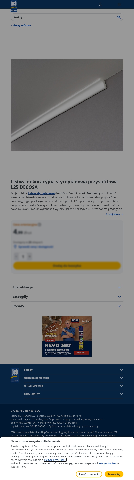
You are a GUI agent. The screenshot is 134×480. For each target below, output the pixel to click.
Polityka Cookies (107, 463)
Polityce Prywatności (55, 459)
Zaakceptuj (114, 474)
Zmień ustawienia (89, 474)
